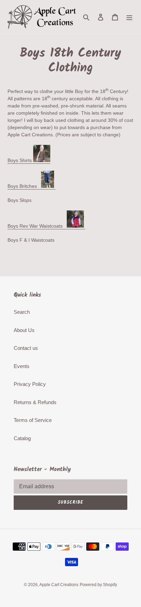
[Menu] (129, 17)
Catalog (22, 438)
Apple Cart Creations (58, 584)
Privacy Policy (30, 384)
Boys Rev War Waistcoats (37, 226)
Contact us (26, 348)
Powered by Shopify (98, 584)
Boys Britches (24, 186)
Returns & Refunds (35, 402)
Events (21, 366)
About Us (24, 330)
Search (22, 312)
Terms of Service (33, 420)
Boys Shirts (20, 160)
